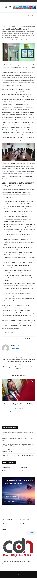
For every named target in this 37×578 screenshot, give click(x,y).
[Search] (33, 15)
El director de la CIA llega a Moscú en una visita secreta (17, 455)
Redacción (11, 40)
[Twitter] (28, 15)
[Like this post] (20, 339)
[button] (3, 395)
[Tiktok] (30, 15)
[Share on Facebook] (22, 339)
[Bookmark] (35, 15)
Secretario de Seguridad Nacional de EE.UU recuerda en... (18, 405)
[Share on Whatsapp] (25, 339)
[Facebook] (26, 15)
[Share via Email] (29, 339)
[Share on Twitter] (24, 339)
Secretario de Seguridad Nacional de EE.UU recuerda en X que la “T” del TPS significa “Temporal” (18, 445)
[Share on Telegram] (27, 339)
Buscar (4, 529)
